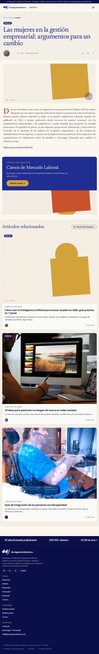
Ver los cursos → (17, 183)
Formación (6, 592)
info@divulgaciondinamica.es (14, 634)
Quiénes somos (8, 609)
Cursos (5, 617)
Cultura (5, 600)
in (88, 53)
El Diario (11, 18)
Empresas (6, 580)
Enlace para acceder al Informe (18, 147)
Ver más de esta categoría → (84, 227)
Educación (6, 588)
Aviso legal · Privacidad (11, 630)
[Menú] (93, 7)
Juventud (6, 596)
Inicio (5, 18)
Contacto (5, 626)
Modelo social (7, 613)
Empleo (5, 584)
